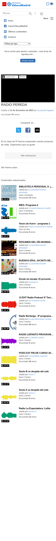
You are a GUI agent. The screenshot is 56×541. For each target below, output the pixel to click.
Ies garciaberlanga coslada (39, 319)
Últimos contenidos (17, 31)
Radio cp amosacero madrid (40, 227)
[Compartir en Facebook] (27, 130)
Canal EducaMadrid (17, 26)
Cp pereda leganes (45, 110)
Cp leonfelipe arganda (37, 356)
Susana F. (32, 411)
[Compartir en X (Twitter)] (18, 130)
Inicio (10, 20)
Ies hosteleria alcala (36, 301)
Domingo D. (33, 282)
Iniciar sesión (28, 60)
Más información (28, 155)
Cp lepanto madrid (36, 337)
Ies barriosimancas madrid (39, 208)
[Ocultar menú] (48, 18)
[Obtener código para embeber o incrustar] (37, 130)
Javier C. (32, 374)
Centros (12, 37)
